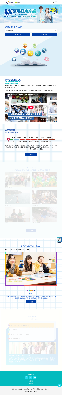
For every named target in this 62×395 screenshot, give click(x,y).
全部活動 (31, 231)
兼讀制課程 (44, 35)
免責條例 (26, 389)
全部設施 (31, 302)
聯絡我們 (20, 389)
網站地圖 (14, 389)
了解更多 (31, 155)
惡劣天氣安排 (45, 389)
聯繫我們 (31, 383)
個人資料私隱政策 (35, 389)
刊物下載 (31, 381)
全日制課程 (18, 35)
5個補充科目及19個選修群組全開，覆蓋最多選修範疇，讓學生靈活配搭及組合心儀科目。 (29, 90)
